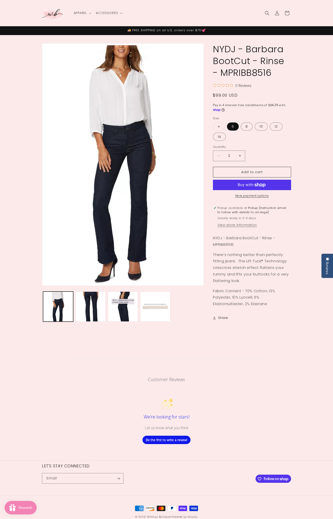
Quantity (219, 147)
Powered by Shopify (184, 517)
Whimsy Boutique (159, 517)
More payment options (252, 196)
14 (219, 136)
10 (261, 126)
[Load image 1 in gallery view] (58, 307)
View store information (237, 225)
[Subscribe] (118, 478)
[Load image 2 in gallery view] (90, 307)
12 (276, 126)
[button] (82, 13)
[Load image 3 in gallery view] (123, 307)
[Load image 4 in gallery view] (155, 307)
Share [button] (223, 318)
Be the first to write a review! (166, 440)
